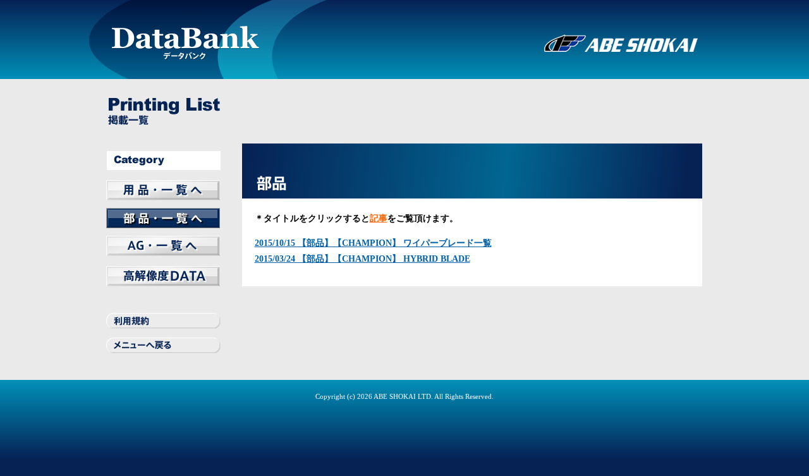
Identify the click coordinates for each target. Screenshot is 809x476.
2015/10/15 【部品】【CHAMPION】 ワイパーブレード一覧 (373, 243)
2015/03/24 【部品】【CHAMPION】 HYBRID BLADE (362, 259)
